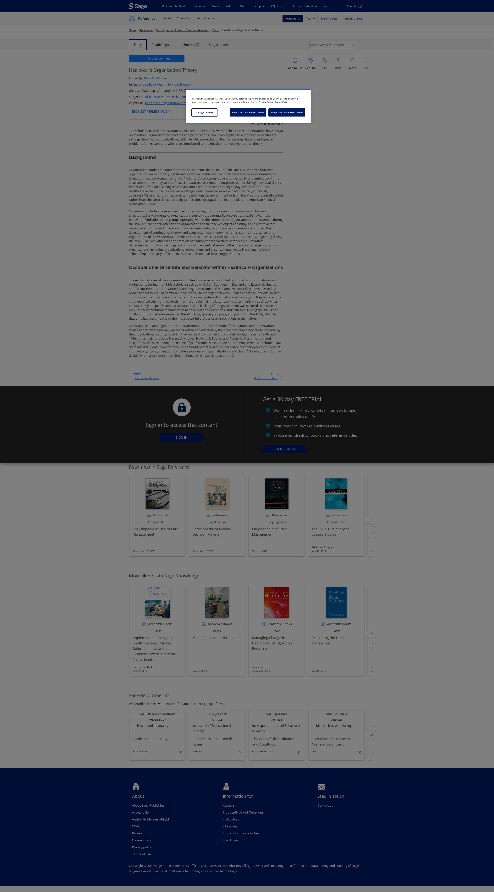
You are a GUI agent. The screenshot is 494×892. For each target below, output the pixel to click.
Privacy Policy (265, 101)
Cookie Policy (281, 101)
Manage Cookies (204, 112)
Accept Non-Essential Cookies (287, 112)
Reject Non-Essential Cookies (248, 112)
